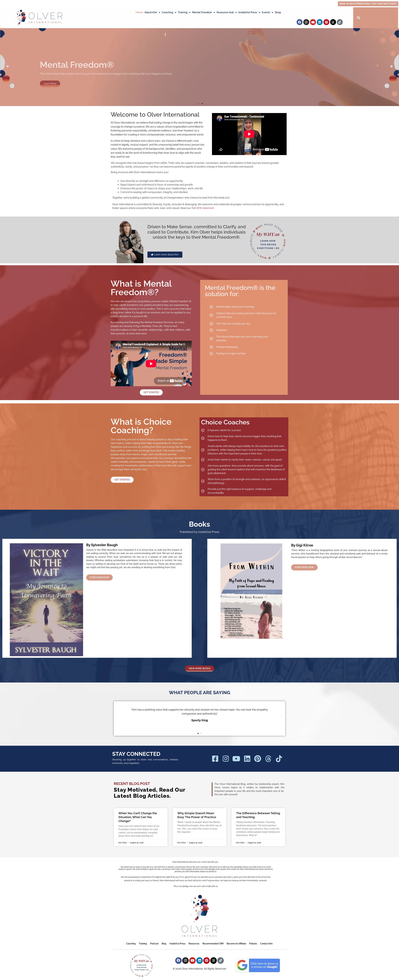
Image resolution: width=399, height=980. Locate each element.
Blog (164, 943)
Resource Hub (225, 12)
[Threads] (333, 22)
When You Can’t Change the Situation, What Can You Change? (137, 816)
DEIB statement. (205, 208)
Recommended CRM (213, 943)
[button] (3, 67)
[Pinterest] (326, 22)
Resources (194, 943)
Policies (253, 943)
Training (182, 12)
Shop (278, 12)
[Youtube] (313, 22)
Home (139, 12)
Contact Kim (266, 943)
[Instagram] (306, 22)
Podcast (154, 943)
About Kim (150, 12)
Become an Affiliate (236, 943)
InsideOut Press (247, 12)
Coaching (167, 12)
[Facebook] (300, 22)
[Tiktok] (340, 22)
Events (266, 12)
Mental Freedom (202, 12)
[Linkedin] (320, 22)
